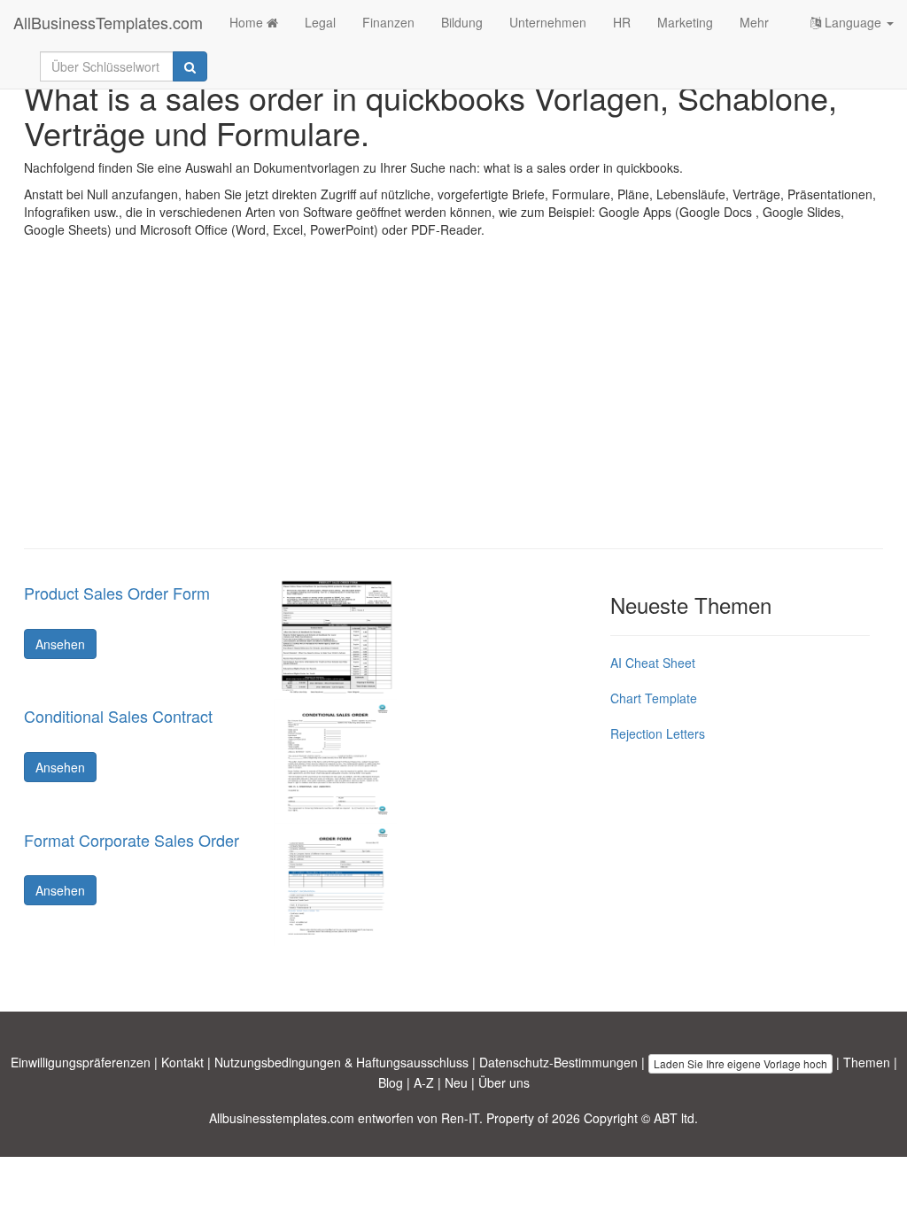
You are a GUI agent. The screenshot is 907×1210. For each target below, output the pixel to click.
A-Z (424, 1082)
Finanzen (388, 22)
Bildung (462, 22)
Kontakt (182, 1062)
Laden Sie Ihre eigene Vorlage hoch (740, 1063)
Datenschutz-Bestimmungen (558, 1062)
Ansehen (60, 644)
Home (248, 22)
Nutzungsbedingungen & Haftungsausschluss (341, 1062)
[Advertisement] (453, 407)
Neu (456, 1082)
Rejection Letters (657, 733)
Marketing (685, 22)
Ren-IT (460, 1118)
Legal (320, 22)
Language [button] (853, 22)
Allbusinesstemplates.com (281, 1118)
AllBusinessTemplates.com (108, 22)
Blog (390, 1082)
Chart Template (653, 698)
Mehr (754, 22)
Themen (866, 1062)
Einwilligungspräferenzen (81, 1062)
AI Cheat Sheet (652, 662)
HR (622, 22)
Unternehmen (547, 22)
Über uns (504, 1082)
